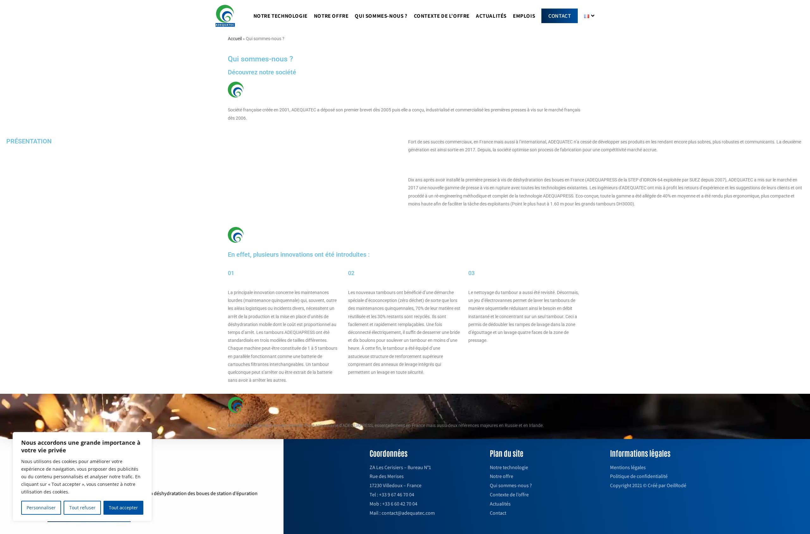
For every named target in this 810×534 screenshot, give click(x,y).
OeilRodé (676, 485)
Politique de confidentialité (639, 476)
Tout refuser (82, 508)
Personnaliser (41, 508)
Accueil (235, 38)
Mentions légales (628, 467)
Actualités (500, 503)
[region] (82, 476)
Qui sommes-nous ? (511, 485)
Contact (498, 513)
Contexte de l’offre (509, 494)
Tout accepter (123, 508)
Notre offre (501, 476)
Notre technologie (509, 467)
